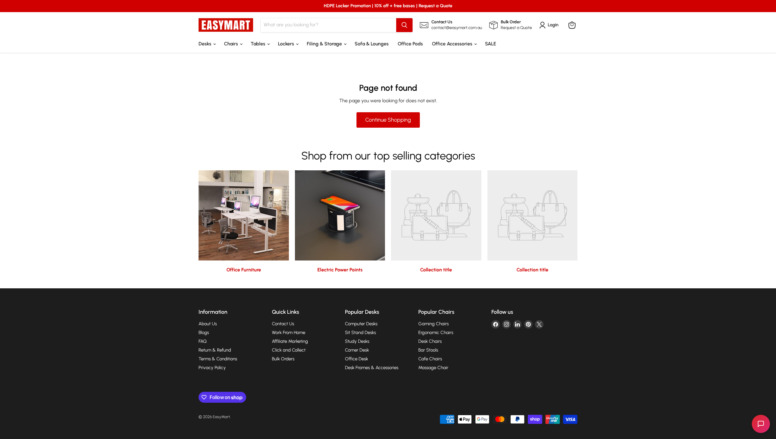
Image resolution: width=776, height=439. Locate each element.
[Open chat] (761, 424)
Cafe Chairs (430, 359)
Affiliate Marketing (290, 341)
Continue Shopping (388, 119)
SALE (490, 44)
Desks (205, 44)
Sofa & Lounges (372, 44)
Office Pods (410, 44)
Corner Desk (357, 350)
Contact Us (283, 323)
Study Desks (357, 341)
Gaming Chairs (433, 323)
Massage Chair (433, 367)
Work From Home (288, 332)
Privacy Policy (212, 367)
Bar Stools (428, 350)
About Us (208, 323)
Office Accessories (452, 44)
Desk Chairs (430, 341)
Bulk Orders (283, 359)
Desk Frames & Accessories (371, 367)
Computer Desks (361, 323)
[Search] (404, 25)
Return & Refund (215, 350)
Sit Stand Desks (360, 332)
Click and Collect (289, 350)
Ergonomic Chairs (435, 332)
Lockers (286, 44)
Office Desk (356, 359)
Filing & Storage (325, 44)
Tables (258, 44)
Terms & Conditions (218, 359)
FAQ (203, 341)
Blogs (204, 332)
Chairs (231, 44)
